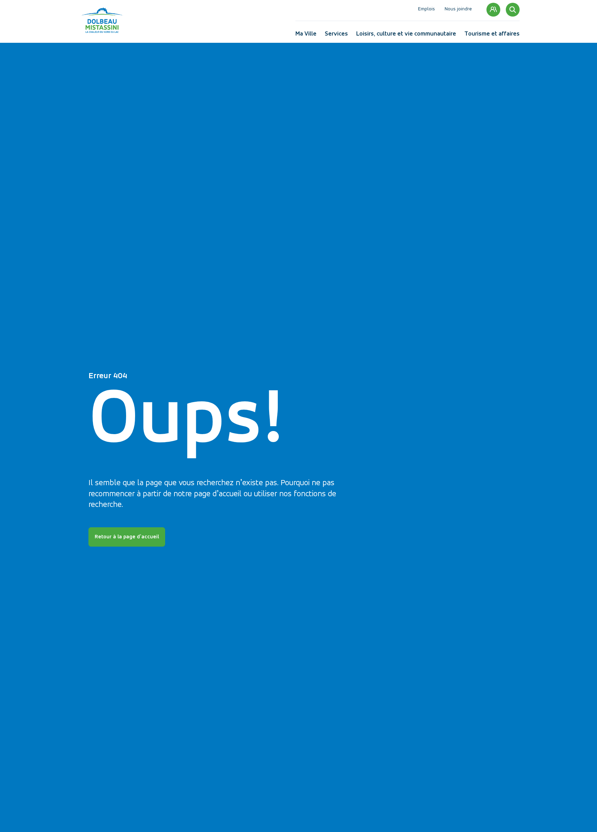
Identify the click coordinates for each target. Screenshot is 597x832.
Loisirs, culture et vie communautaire (406, 35)
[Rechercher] (513, 10)
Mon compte (493, 10)
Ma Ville (305, 35)
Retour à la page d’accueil (127, 537)
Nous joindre (458, 9)
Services (336, 35)
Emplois (426, 9)
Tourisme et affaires (492, 35)
